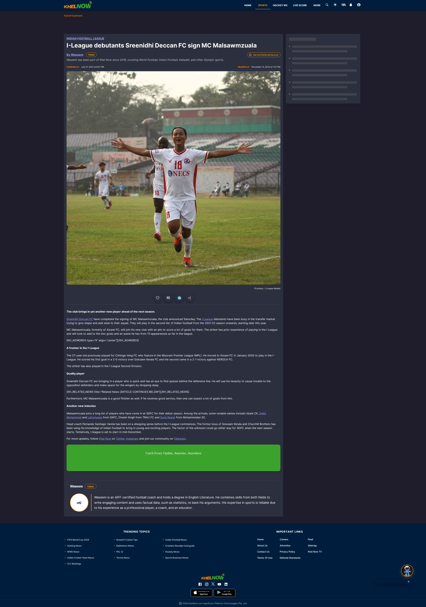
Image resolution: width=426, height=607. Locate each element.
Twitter (120, 438)
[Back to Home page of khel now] (78, 5)
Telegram (180, 438)
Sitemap (312, 545)
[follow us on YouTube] (219, 584)
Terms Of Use (264, 557)
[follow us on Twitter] (213, 584)
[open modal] (407, 571)
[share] (190, 298)
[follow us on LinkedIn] (226, 584)
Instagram (132, 438)
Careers (284, 539)
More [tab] (317, 5)
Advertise (285, 545)
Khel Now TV (315, 551)
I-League (207, 319)
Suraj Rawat (167, 417)
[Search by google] (326, 5)
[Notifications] (350, 5)
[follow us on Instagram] (207, 584)
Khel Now (105, 438)
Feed (310, 539)
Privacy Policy (287, 551)
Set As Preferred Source (265, 54)
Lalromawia (95, 417)
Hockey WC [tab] (280, 5)
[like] (158, 298)
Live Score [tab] (300, 5)
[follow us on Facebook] (200, 584)
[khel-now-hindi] (343, 5)
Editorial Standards (290, 557)
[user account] (359, 5)
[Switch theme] (335, 5)
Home (260, 539)
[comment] (168, 298)
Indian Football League (85, 38)
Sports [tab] (262, 5)
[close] (408, 581)
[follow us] (179, 298)
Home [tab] (247, 5)
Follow (91, 54)
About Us (262, 545)
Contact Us (263, 551)
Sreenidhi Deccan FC (80, 319)
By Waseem (75, 54)
